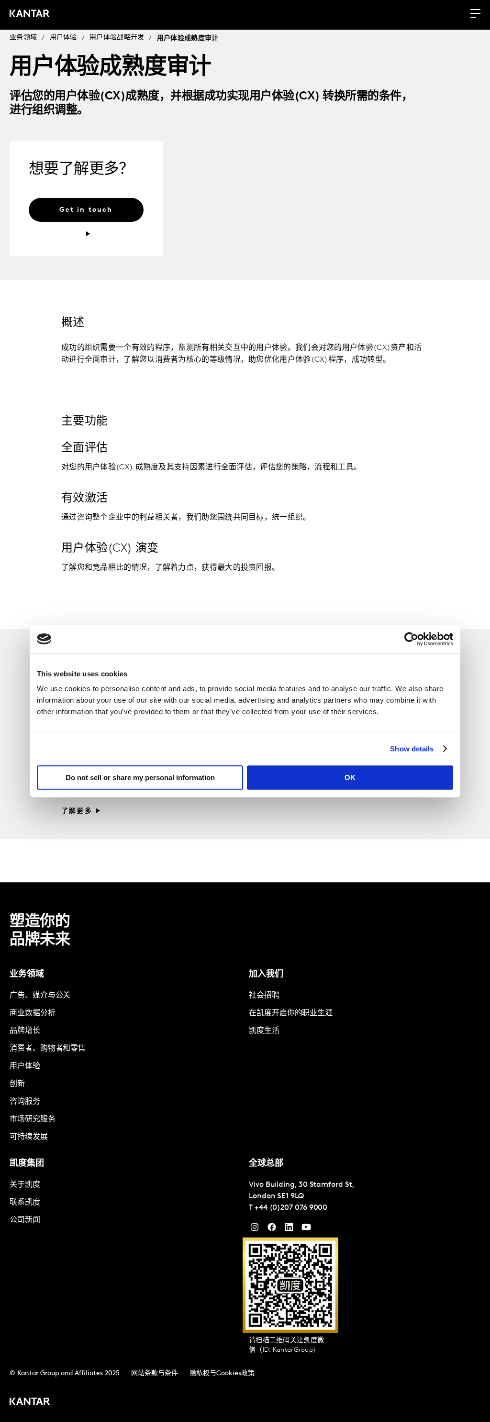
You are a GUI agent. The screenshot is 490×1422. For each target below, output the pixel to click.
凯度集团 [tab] (27, 1164)
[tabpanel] (125, 1066)
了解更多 (76, 811)
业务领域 (23, 37)
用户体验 (63, 37)
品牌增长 (25, 1031)
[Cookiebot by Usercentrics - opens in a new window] (411, 639)
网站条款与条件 (154, 1373)
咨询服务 (25, 1102)
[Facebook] (272, 1229)
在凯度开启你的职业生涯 (291, 1013)
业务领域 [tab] (27, 974)
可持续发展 (29, 1137)
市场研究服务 (33, 1119)
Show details (412, 749)
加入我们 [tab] (266, 974)
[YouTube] (289, 1229)
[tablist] (245, 1152)
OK (350, 777)
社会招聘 (264, 995)
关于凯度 (25, 1185)
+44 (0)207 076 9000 (291, 1208)
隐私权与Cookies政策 (222, 1373)
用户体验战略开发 (116, 37)
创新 (17, 1084)
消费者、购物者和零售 (48, 1049)
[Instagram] (254, 1229)
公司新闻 (25, 1220)
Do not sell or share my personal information (140, 777)
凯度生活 (264, 1031)
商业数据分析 (33, 1013)
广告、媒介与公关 (40, 995)
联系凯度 (25, 1202)
